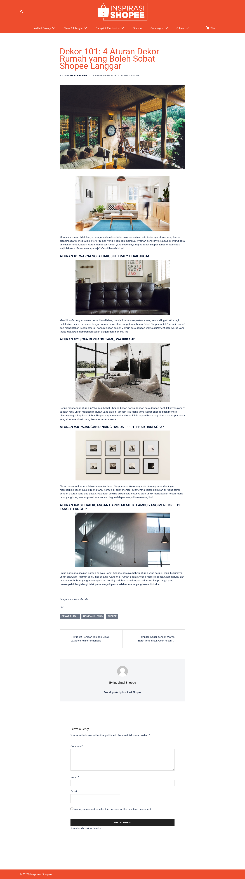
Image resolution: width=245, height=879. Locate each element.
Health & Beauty (41, 28)
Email (74, 791)
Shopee (112, 616)
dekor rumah (70, 616)
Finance (137, 28)
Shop (213, 28)
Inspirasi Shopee (75, 75)
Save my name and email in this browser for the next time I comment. (112, 809)
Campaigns (156, 28)
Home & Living (130, 75)
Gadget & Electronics (107, 28)
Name (74, 777)
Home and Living (93, 616)
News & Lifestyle (73, 28)
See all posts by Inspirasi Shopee (122, 692)
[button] (21, 11)
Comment (76, 746)
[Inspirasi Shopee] (122, 11)
